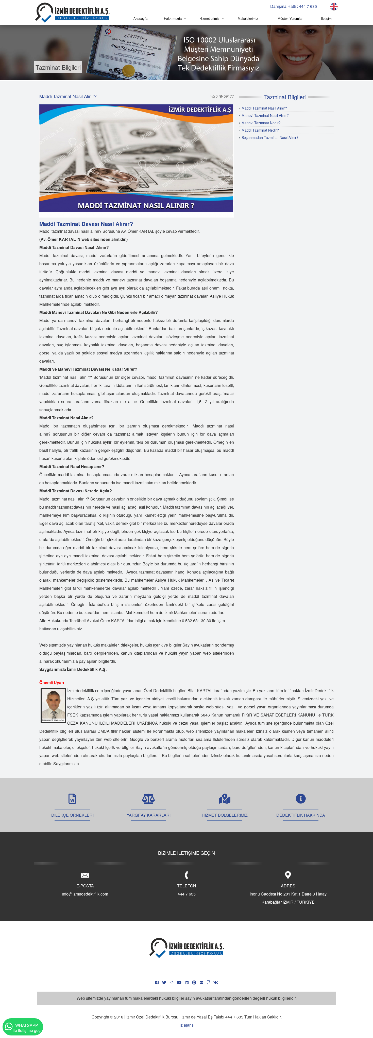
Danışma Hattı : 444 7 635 (293, 6)
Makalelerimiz (248, 19)
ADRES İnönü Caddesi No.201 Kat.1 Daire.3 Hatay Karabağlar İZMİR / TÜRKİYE (288, 894)
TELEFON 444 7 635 (186, 890)
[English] (334, 6)
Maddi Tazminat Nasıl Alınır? (264, 108)
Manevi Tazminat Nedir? (261, 122)
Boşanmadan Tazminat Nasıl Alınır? (270, 137)
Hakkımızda (173, 19)
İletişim (326, 19)
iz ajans (187, 1025)
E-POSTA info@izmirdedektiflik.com (85, 890)
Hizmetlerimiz (209, 19)
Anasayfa (140, 19)
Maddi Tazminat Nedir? (260, 130)
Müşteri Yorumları (290, 19)
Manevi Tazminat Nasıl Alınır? (265, 115)
